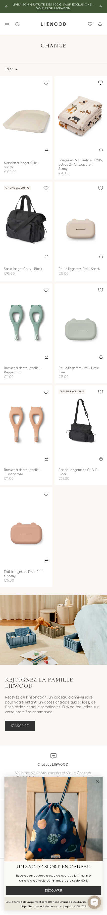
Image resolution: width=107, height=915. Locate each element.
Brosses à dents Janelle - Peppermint (22, 370)
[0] (90, 24)
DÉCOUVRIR (53, 890)
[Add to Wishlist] (46, 83)
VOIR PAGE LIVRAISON (53, 8)
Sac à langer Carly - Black (23, 269)
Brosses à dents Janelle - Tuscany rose (22, 472)
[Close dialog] (97, 781)
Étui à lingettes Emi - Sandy (79, 269)
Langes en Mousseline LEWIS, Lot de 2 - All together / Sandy (80, 165)
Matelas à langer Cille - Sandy (21, 165)
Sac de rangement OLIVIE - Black (78, 472)
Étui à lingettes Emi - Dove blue (78, 370)
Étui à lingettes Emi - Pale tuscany (23, 574)
